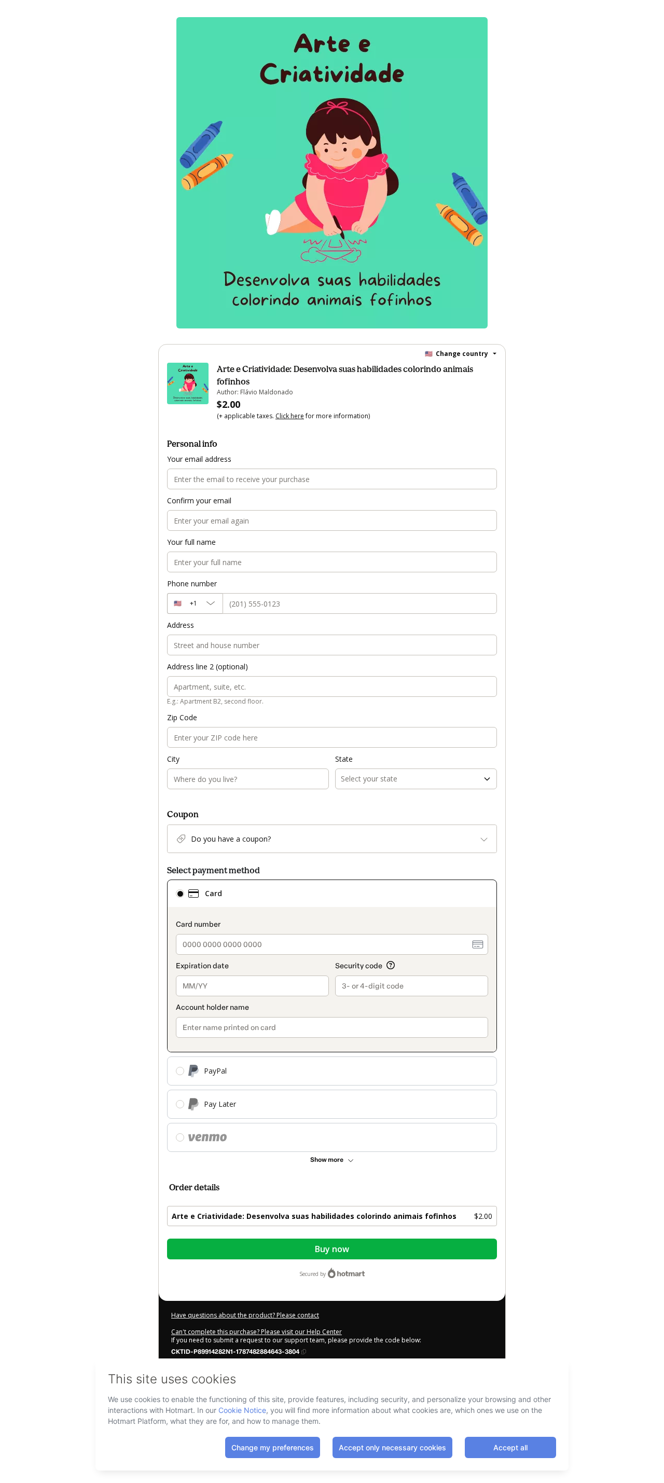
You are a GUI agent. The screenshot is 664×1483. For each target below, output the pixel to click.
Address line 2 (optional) (207, 666)
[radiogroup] (332, 1016)
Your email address (199, 459)
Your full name (191, 542)
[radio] (180, 893)
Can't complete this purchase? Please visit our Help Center (256, 1331)
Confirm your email (199, 500)
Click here (289, 415)
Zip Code (182, 717)
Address (180, 625)
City (173, 759)
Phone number (192, 583)
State (344, 759)
